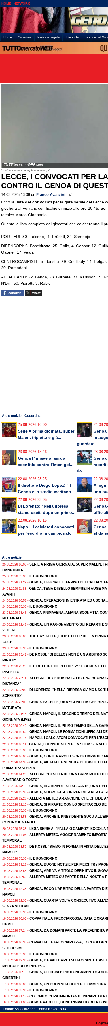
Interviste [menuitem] (72, 37)
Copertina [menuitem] (24, 37)
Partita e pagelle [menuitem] (48, 37)
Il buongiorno (43, 576)
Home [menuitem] (7, 37)
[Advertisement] (54, 354)
